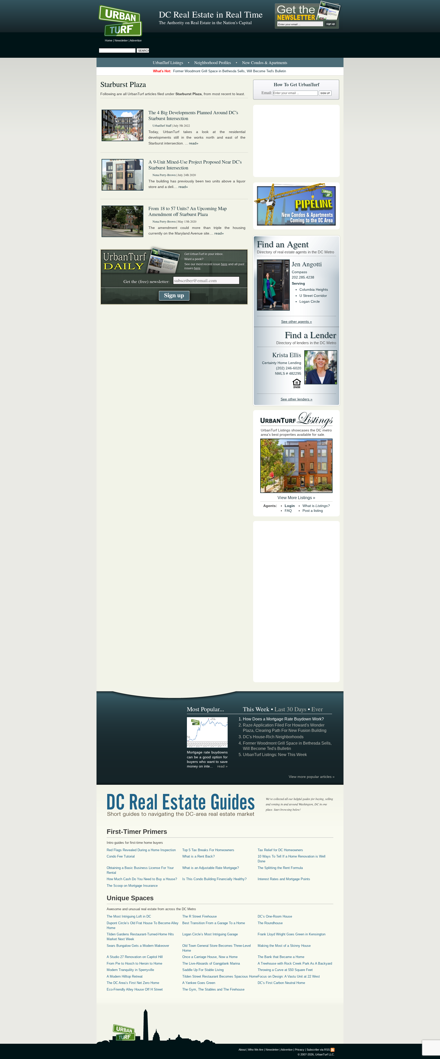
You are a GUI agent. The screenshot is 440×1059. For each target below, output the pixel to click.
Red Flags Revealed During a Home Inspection (141, 850)
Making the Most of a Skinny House (284, 946)
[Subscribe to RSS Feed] (333, 1049)
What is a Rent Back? (198, 856)
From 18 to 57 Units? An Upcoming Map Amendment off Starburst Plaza (187, 211)
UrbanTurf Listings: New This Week (275, 754)
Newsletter (121, 40)
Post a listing (312, 511)
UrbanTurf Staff (162, 125)
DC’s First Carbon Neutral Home (281, 983)
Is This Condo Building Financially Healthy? (214, 879)
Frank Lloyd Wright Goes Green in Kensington (291, 934)
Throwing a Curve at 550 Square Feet (285, 970)
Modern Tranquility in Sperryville (130, 970)
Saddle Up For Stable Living (203, 970)
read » (222, 766)
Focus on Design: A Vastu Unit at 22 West (289, 976)
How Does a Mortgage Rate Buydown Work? (283, 719)
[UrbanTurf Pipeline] (296, 228)
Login (290, 506)
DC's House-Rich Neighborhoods (273, 737)
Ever (317, 709)
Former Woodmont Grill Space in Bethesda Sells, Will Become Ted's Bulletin (229, 71)
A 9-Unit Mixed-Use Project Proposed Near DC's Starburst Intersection (195, 164)
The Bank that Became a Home (281, 957)
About (242, 1049)
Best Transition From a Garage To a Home (213, 923)
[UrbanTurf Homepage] (124, 21)
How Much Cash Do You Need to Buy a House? (142, 879)
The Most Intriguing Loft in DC (129, 916)
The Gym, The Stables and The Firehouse (213, 989)
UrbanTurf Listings (168, 62)
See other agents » (296, 322)
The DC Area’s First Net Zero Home (133, 983)
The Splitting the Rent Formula (280, 868)
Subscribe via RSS (318, 1049)
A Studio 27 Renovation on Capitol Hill (135, 957)
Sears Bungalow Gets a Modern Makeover (138, 946)
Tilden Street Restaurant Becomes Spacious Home (220, 976)
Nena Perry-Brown (164, 175)
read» (193, 143)
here (224, 264)
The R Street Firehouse (199, 916)
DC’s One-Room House (275, 916)
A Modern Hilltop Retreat (125, 976)
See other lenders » (296, 399)
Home (108, 40)
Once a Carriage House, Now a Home (210, 957)
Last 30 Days (290, 709)
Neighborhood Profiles (212, 62)
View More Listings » (296, 498)
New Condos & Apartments (264, 62)
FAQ (288, 511)
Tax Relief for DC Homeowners (280, 850)
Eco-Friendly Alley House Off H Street (135, 989)
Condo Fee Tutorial (121, 856)
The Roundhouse (270, 923)
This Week (256, 709)
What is (316, 506)
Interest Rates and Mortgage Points (284, 879)
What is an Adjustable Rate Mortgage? (210, 868)
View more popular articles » (312, 777)
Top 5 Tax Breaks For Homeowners (208, 850)
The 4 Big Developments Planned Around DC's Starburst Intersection (193, 115)
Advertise (136, 40)
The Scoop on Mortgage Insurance (132, 886)
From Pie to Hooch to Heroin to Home (134, 963)
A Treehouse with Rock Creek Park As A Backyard (295, 963)
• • (220, 62)
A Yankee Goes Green (198, 983)
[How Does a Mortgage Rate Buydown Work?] (207, 747)
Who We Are (255, 1049)
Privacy (299, 1049)
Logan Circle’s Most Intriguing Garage (210, 934)
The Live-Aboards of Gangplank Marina (211, 963)
